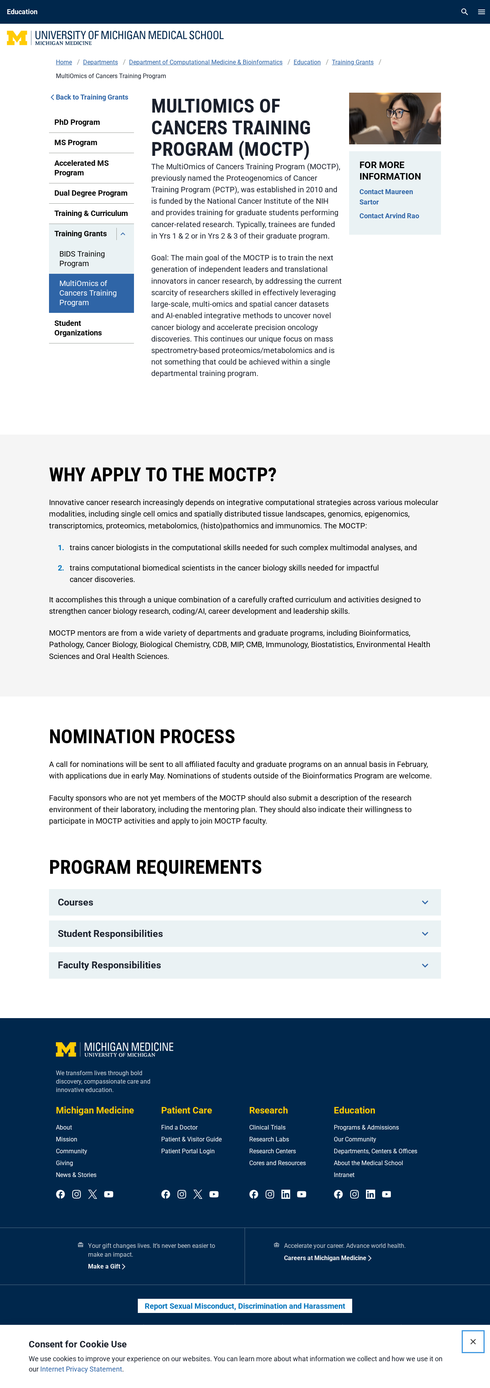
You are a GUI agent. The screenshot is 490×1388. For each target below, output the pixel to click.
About (64, 1127)
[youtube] (108, 1195)
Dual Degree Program (90, 193)
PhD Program (77, 122)
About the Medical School (368, 1163)
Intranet (344, 1175)
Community (71, 1151)
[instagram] (76, 1195)
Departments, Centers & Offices (375, 1151)
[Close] (473, 1341)
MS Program (75, 142)
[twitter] (92, 1195)
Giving (64, 1163)
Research (268, 1110)
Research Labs (269, 1139)
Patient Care (186, 1110)
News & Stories (76, 1175)
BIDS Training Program (82, 258)
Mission (66, 1139)
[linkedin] (286, 1195)
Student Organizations (78, 328)
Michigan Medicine (95, 1110)
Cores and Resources (277, 1163)
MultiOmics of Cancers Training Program (88, 293)
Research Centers (272, 1151)
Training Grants (80, 233)
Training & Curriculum (91, 213)
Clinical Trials (267, 1127)
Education (354, 1110)
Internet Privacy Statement (81, 1369)
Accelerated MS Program (81, 168)
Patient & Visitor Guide (191, 1139)
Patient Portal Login (188, 1151)
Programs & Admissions (366, 1127)
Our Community (355, 1139)
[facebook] (60, 1195)
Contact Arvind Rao (389, 216)
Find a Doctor (179, 1127)
